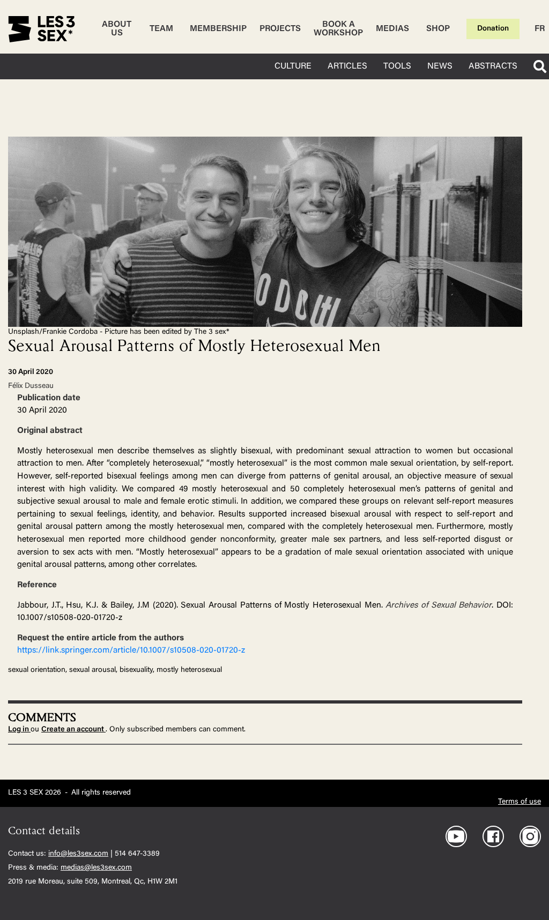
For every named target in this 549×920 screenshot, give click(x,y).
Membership (218, 29)
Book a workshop (338, 29)
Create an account (73, 730)
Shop (438, 29)
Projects (280, 29)
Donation (493, 29)
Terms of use (519, 802)
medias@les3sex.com (96, 868)
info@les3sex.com (78, 854)
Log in (19, 730)
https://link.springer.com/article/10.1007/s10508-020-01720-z (131, 650)
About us (116, 29)
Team (161, 29)
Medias (392, 29)
